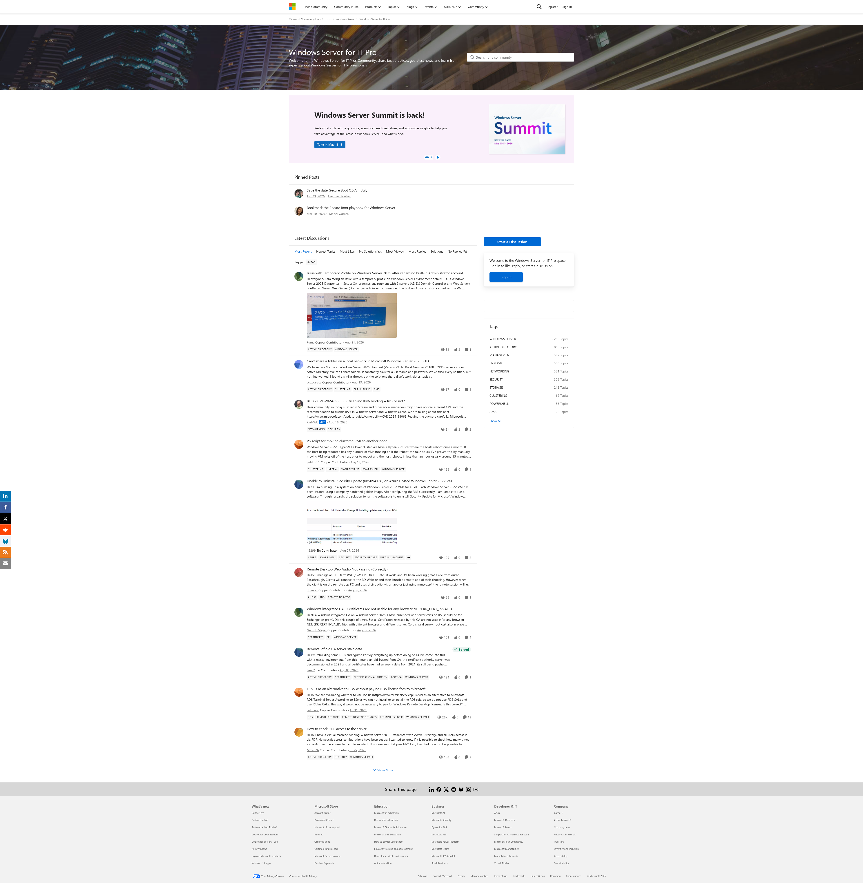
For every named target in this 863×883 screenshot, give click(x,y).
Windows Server (345, 19)
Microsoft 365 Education (387, 834)
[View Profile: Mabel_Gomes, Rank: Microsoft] (298, 211)
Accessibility (560, 856)
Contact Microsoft (442, 876)
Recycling (555, 876)
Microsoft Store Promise (327, 856)
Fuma (310, 342)
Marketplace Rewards (506, 856)
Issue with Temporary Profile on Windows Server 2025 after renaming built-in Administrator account (385, 273)
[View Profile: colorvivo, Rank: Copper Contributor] (298, 692)
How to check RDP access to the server (337, 729)
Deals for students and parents (391, 856)
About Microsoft (563, 820)
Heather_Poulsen (339, 196)
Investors (559, 841)
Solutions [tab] (437, 251)
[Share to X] (446, 789)
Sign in (506, 277)
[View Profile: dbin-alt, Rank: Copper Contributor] (298, 572)
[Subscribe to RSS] (468, 789)
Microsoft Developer (505, 820)
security (496, 379)
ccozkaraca (314, 382)
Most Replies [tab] (417, 251)
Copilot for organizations (265, 834)
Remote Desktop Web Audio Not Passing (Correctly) (347, 569)
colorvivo (313, 710)
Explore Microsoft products (266, 856)
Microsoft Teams (440, 848)
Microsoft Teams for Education (390, 827)
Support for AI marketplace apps (511, 834)
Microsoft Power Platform (445, 841)
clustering (498, 395)
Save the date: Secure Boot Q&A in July (337, 190)
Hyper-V (495, 363)
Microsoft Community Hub (304, 19)
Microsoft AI (438, 813)
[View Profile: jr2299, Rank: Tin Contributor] (298, 484)
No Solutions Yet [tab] (370, 251)
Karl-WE (312, 422)
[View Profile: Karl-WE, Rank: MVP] (298, 404)
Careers (558, 813)
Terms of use (500, 876)
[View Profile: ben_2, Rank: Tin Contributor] (298, 652)
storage (496, 387)
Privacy (461, 876)
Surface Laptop (260, 820)
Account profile (322, 813)
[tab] (427, 157)
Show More (385, 770)
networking (499, 371)
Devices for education (386, 820)
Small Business (440, 863)
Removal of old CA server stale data (334, 649)
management (500, 355)
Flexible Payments (324, 863)
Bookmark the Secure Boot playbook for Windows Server (351, 207)
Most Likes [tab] (347, 251)
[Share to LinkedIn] (431, 789)
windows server (502, 339)
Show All (495, 421)
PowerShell (499, 403)
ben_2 (311, 670)
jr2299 (311, 550)
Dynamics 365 (439, 827)
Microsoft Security (441, 820)
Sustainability (561, 863)
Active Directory (503, 347)
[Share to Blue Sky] (461, 789)
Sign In (567, 6)
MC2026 (313, 750)
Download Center (324, 820)
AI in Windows (259, 848)
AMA (492, 412)
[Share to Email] (476, 789)
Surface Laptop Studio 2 (265, 827)
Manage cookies (479, 876)
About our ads (573, 876)
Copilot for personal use (265, 841)
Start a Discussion (512, 241)
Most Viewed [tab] (395, 251)
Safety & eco (538, 876)
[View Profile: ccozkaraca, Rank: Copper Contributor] (298, 364)
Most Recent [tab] (303, 251)
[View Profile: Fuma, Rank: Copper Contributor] (298, 276)
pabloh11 (313, 462)
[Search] (539, 6)
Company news (562, 827)
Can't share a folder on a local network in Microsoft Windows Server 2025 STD (368, 361)
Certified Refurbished (326, 848)
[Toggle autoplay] (437, 157)
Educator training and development (393, 848)
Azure (497, 813)
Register (552, 6)
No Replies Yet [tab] (457, 251)
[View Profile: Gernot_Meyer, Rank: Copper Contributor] (298, 612)
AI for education (382, 863)
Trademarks (519, 876)
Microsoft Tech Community (508, 841)
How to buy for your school (388, 841)
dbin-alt (312, 590)
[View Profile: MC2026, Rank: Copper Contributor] (298, 732)
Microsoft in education (386, 813)
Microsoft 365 (439, 834)
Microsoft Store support (327, 827)
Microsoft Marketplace (506, 848)
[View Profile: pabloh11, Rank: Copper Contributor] (298, 444)
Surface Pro (258, 813)
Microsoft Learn (502, 827)
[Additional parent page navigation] (328, 19)
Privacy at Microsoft (565, 834)
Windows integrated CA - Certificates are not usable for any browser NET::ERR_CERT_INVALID (379, 609)
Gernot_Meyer (317, 630)
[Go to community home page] (292, 6)
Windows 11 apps (261, 863)
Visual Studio (501, 863)
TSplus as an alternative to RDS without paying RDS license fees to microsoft (366, 689)
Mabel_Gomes (339, 213)
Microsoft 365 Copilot (443, 856)
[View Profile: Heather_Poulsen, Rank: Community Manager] (298, 193)
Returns (318, 834)
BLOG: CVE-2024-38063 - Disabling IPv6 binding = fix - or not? (356, 401)
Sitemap (422, 876)
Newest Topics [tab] (325, 251)
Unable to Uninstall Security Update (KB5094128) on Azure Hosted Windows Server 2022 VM (379, 481)
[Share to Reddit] (453, 789)
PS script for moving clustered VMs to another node (347, 441)
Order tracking (322, 841)
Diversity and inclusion (566, 848)
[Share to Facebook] (438, 789)
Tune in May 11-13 (330, 144)
